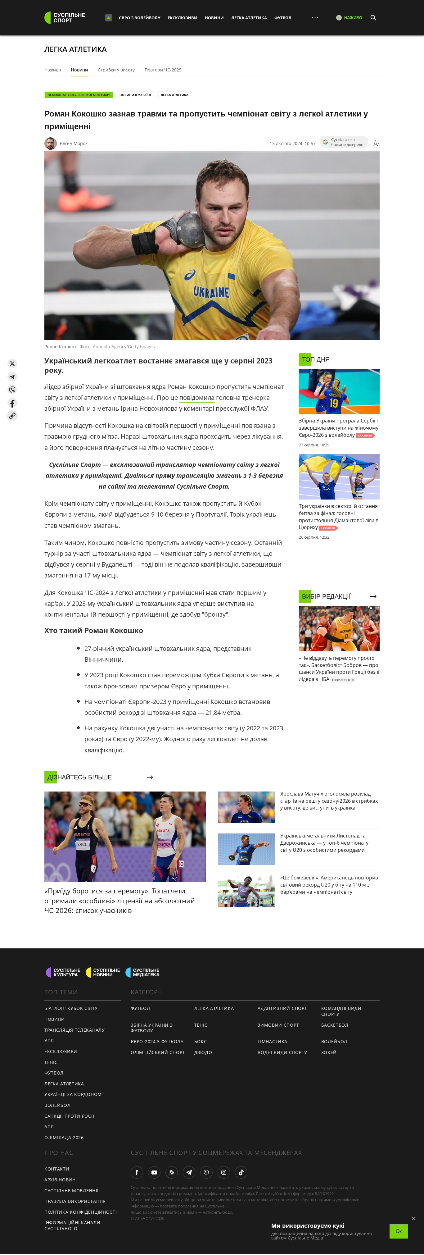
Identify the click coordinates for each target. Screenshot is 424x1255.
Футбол (282, 18)
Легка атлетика (249, 18)
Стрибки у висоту (116, 70)
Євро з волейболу (139, 18)
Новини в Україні (135, 95)
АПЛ (49, 1127)
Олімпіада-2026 (64, 1137)
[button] (12, 363)
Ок (399, 1231)
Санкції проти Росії (69, 1116)
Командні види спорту (341, 1011)
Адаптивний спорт (282, 1008)
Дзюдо (203, 1052)
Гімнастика (272, 1041)
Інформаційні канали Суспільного (72, 1225)
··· (315, 17)
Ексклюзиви (182, 18)
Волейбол (57, 1105)
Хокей (329, 1052)
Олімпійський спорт (158, 1052)
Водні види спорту (282, 1052)
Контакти (57, 1169)
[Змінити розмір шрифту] (376, 143)
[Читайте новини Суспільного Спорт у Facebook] (137, 1172)
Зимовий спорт (278, 1025)
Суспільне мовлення (71, 1190)
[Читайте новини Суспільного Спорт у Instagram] (224, 1172)
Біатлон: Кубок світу (71, 1008)
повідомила (196, 397)
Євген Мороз (74, 143)
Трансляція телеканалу (74, 1030)
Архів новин (60, 1180)
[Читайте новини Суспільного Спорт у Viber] (206, 1172)
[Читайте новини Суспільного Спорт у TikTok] (241, 1172)
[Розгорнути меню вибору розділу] (108, 17)
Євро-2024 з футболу (157, 1041)
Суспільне (214, 1206)
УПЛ (49, 1040)
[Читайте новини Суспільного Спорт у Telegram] (189, 1172)
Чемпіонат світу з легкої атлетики (79, 95)
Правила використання (75, 1201)
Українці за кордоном (73, 1094)
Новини (214, 18)
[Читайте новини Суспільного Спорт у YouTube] (154, 1172)
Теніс (51, 1062)
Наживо (52, 70)
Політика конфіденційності (80, 1212)
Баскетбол (335, 1025)
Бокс (200, 1041)
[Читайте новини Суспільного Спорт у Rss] (171, 1172)
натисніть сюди (217, 1212)
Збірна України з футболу (152, 1028)
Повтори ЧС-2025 (163, 70)
